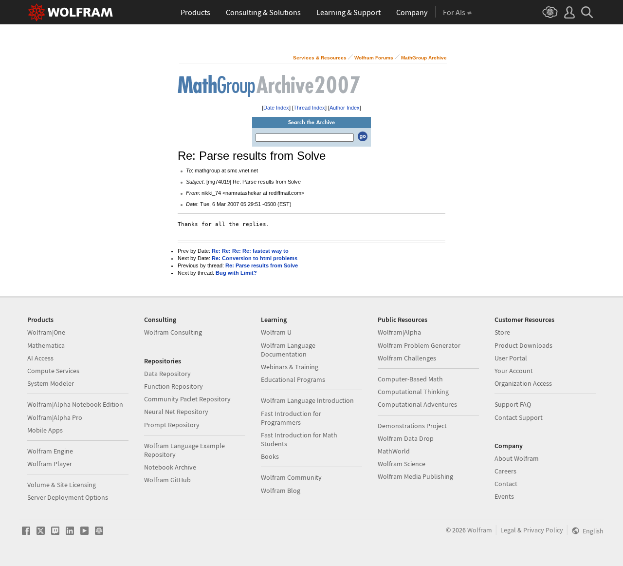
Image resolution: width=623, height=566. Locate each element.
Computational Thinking (413, 391)
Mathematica (46, 345)
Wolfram (479, 530)
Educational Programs (293, 379)
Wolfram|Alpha (399, 332)
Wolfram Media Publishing (415, 476)
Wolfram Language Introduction (307, 400)
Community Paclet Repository (187, 399)
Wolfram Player (49, 463)
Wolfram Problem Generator (419, 345)
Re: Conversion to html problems (254, 258)
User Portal (511, 358)
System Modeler (50, 383)
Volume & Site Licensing (61, 484)
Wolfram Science (401, 463)
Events (504, 496)
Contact (506, 483)
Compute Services (53, 370)
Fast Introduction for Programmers (291, 418)
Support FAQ (513, 404)
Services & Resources (320, 57)
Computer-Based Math (410, 379)
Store (502, 332)
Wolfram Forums (373, 57)
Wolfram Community (291, 477)
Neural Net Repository (176, 411)
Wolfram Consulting (173, 332)
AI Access (40, 358)
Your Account (514, 370)
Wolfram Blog (280, 490)
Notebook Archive (170, 467)
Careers (505, 471)
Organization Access (523, 383)
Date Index (276, 108)
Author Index (345, 108)
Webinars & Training (289, 366)
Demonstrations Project (412, 425)
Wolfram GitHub (167, 479)
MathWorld (394, 451)
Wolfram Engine (50, 451)
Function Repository (173, 386)
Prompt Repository (172, 424)
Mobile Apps (45, 430)
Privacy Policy (543, 530)
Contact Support (519, 417)
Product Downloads (523, 345)
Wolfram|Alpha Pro (54, 417)
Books (270, 456)
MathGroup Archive (424, 57)
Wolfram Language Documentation (288, 349)
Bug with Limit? (236, 273)
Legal (508, 530)
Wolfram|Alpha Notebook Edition (75, 404)
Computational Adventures (417, 404)
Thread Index (309, 108)
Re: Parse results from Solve (261, 265)
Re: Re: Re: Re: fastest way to (250, 251)
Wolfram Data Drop (406, 438)
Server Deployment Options (67, 497)
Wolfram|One (46, 332)
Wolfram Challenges (407, 358)
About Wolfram (517, 458)
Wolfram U (276, 332)
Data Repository (167, 373)
